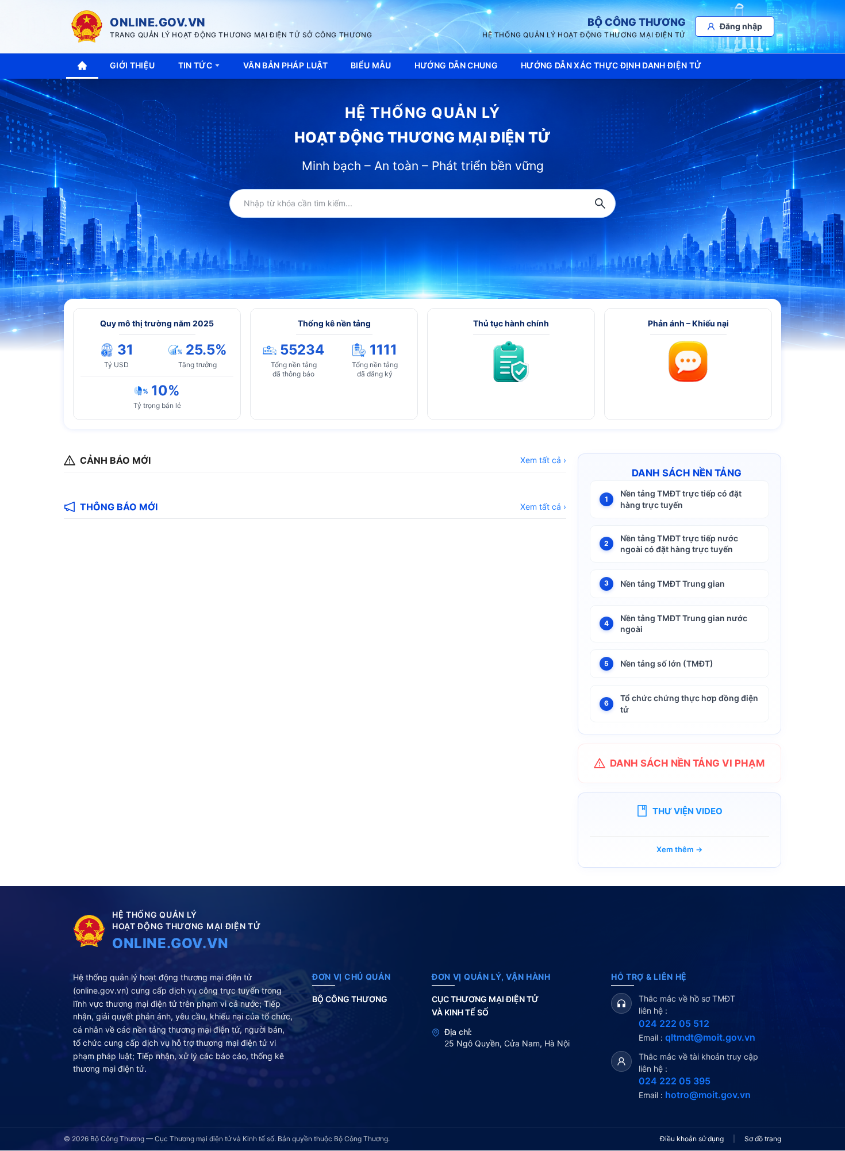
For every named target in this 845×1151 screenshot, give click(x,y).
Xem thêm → (679, 849)
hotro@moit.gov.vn (708, 1094)
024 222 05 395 (674, 1081)
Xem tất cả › (543, 460)
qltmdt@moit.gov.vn (710, 1037)
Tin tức (195, 65)
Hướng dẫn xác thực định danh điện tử (611, 65)
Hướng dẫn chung (456, 65)
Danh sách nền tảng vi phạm (687, 763)
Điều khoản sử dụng (692, 1138)
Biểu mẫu (371, 65)
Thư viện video (687, 811)
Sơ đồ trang (762, 1138)
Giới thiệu (132, 65)
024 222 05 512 (674, 1023)
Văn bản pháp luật (285, 65)
